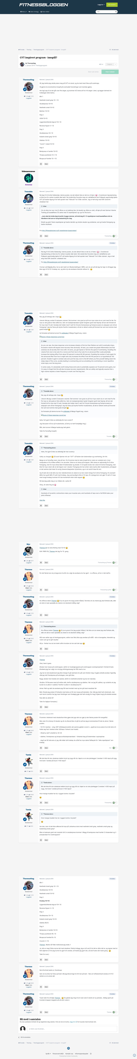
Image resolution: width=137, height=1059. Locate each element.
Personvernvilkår (58, 1053)
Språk (48, 1053)
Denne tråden (108, 11)
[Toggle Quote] (42, 206)
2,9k (27, 561)
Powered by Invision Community (68, 1056)
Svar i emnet (110, 72)
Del (101, 64)
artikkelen (65, 333)
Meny (24, 11)
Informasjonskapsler (81, 1053)
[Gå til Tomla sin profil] (28, 761)
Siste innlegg (34, 11)
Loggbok (28, 98)
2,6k (27, 208)
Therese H (43, 548)
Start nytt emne (93, 72)
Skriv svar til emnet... (38, 1029)
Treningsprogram (41, 65)
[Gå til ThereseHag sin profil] (22, 64)
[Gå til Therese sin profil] (28, 576)
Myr (28, 544)
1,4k (26, 96)
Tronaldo (28, 191)
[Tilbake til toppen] (68, 1048)
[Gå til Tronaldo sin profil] (28, 198)
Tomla (28, 755)
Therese (52, 551)
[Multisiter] (41, 164)
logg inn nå (73, 1022)
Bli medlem (112, 4)
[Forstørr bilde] (96, 195)
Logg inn (101, 4)
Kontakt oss (69, 1053)
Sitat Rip (42, 500)
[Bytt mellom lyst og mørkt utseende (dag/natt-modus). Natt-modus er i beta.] (90, 1053)
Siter (46, 164)
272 (27, 771)
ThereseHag (31, 63)
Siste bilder (45, 11)
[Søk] (116, 11)
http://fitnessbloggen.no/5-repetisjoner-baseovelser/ (59, 230)
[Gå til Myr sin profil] (28, 551)
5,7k (27, 586)
